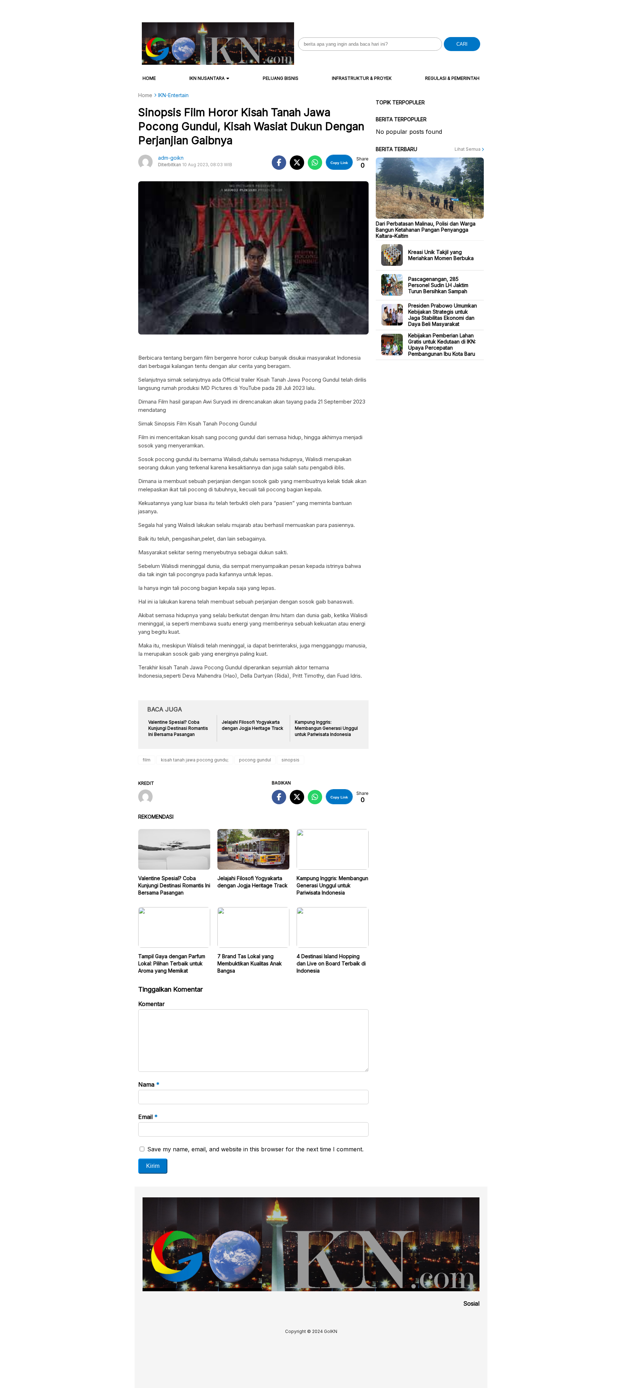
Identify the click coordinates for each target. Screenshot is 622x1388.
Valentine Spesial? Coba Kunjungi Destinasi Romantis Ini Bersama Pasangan (174, 885)
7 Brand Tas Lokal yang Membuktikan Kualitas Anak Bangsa (249, 963)
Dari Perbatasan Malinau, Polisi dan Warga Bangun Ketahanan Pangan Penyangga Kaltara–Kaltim (425, 229)
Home (149, 78)
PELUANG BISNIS (280, 78)
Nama (148, 1084)
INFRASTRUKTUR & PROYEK (362, 78)
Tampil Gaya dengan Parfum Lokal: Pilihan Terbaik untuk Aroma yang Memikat (171, 963)
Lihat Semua (468, 149)
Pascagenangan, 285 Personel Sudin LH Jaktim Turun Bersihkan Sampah (438, 285)
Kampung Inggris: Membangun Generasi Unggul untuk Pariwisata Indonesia (332, 885)
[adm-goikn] (148, 797)
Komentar (151, 1003)
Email (148, 1116)
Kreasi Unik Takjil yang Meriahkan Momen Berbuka (441, 255)
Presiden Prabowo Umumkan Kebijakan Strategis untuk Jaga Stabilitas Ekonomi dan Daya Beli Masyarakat (442, 314)
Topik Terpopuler (400, 102)
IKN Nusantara (207, 78)
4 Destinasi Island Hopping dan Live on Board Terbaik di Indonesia (331, 963)
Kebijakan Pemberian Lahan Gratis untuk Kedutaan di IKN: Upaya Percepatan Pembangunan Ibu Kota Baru (442, 344)
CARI (462, 44)
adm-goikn (171, 158)
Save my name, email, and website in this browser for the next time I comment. (255, 1149)
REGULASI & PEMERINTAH (452, 78)
